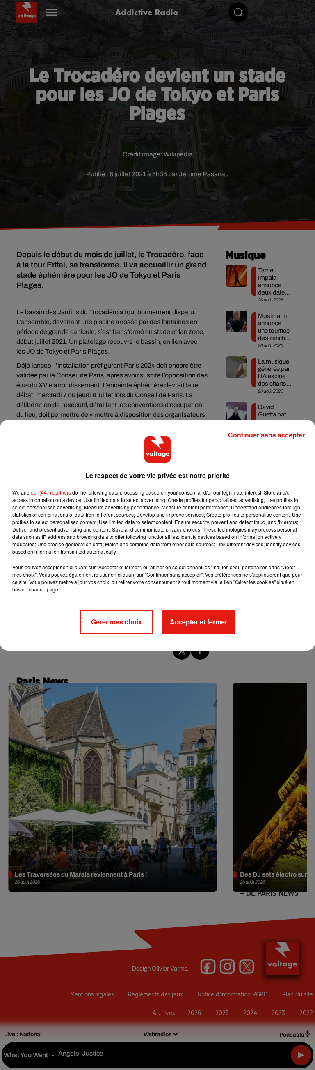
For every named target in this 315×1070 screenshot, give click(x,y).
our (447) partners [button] (51, 492)
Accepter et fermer (198, 621)
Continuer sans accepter (266, 435)
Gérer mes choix (116, 621)
